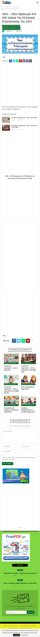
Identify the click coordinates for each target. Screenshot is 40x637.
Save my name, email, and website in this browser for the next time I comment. (19, 458)
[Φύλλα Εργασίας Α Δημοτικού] (28, 380)
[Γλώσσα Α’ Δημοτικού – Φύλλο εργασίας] (6, 120)
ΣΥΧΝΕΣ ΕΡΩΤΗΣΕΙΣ (25, 628)
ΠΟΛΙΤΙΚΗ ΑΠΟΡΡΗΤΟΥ (11, 626)
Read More (24, 635)
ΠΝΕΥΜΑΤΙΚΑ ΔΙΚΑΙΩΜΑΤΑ (28, 626)
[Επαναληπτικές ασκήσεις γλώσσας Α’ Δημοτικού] (11, 401)
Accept (17, 635)
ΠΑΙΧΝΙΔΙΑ (20, 570)
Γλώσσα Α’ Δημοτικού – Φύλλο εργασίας (24, 117)
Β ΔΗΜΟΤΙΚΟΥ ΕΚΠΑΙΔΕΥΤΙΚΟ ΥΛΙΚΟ (11, 27)
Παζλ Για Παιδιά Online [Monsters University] (20, 583)
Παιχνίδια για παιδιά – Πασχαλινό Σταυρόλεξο (20, 573)
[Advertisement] (20, 84)
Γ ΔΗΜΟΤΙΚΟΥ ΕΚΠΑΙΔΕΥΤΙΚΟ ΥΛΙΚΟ (11, 29)
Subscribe (30, 612)
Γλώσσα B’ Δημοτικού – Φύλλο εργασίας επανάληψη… (24, 126)
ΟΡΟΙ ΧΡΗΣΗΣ (12, 628)
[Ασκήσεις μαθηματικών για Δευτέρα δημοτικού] (28, 401)
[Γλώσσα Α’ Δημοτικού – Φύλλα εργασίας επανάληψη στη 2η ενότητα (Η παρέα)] (11, 380)
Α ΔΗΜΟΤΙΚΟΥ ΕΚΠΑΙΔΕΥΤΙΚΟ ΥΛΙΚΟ (11, 25)
